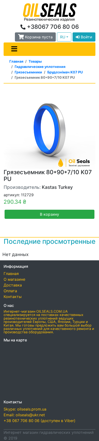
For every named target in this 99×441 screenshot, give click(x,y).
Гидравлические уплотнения (40, 67)
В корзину (49, 214)
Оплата (10, 290)
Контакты (13, 296)
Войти (86, 37)
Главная (16, 61)
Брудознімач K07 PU (65, 72)
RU (62, 37)
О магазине (14, 279)
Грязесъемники (28, 72)
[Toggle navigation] (14, 49)
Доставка (13, 285)
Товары (35, 61)
